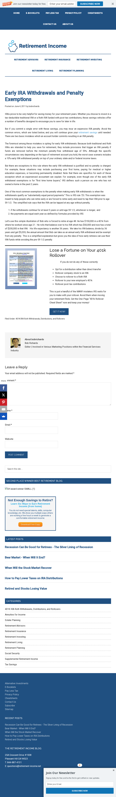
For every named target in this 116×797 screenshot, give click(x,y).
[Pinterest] (3, 402)
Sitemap (9, 709)
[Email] (3, 409)
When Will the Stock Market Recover (28, 568)
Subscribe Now (90, 3)
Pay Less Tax (11, 690)
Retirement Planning (15, 648)
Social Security (12, 653)
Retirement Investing (15, 636)
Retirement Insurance (15, 631)
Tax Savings (11, 664)
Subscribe (10, 705)
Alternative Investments (16, 683)
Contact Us (10, 702)
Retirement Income (58, 46)
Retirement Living (13, 642)
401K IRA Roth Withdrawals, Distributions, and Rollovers (40, 319)
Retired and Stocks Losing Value (26, 588)
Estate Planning (12, 620)
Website (9, 439)
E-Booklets (10, 687)
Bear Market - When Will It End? (25, 557)
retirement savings (88, 132)
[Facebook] (3, 387)
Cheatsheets (11, 698)
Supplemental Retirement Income (21, 659)
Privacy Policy (12, 694)
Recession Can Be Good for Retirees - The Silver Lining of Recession (49, 547)
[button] (58, 4)
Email (8, 424)
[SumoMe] (3, 416)
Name (8, 410)
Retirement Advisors (15, 625)
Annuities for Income (15, 614)
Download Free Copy (30, 524)
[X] (3, 395)
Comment (10, 380)
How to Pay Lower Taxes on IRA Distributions (34, 578)
